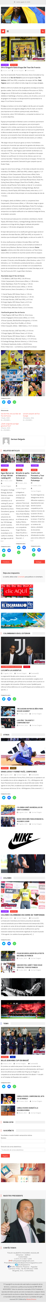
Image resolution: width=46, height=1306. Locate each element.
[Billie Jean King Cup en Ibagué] (23, 1040)
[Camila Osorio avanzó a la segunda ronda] (8, 1111)
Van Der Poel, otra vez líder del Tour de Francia (11, 415)
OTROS (6, 734)
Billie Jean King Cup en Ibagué (15, 1060)
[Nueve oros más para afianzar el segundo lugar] (8, 822)
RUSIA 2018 (8, 1122)
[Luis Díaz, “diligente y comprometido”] (8, 723)
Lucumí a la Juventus (11, 670)
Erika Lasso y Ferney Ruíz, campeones (19, 771)
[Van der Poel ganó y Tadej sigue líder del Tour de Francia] (8, 968)
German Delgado (19, 70)
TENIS (5, 1023)
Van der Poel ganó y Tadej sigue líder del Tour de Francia (29, 966)
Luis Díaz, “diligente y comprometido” (25, 721)
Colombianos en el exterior (16, 633)
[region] (23, 15)
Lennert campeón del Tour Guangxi (31, 415)
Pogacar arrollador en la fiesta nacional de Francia (30, 954)
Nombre (3, 1138)
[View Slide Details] (23, 15)
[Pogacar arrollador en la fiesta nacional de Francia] (8, 956)
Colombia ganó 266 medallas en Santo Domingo (29, 808)
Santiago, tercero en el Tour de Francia (40, 562)
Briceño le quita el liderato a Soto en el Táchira (22, 477)
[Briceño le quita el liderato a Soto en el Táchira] (23, 458)
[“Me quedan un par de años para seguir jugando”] (8, 711)
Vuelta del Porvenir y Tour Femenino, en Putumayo (37, 477)
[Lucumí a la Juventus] (23, 650)
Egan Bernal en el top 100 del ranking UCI (7, 475)
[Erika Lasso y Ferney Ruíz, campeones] (23, 752)
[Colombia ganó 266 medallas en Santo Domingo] (8, 810)
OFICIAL (4, 470)
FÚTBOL (26, 667)
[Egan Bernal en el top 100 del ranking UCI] (8, 458)
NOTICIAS (14, 65)
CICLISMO (5, 65)
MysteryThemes (31, 1299)
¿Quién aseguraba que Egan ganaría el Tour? (10, 425)
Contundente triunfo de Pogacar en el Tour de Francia (8, 562)
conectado (21, 577)
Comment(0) (30, 70)
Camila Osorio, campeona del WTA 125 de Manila (30, 1097)
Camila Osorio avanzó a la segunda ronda (27, 1109)
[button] (23, 49)
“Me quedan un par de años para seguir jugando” (30, 710)
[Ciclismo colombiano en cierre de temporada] (23, 895)
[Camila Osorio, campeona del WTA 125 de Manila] (8, 1099)
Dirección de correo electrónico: (11, 1146)
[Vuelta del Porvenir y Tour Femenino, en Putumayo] (38, 458)
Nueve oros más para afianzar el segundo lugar (30, 820)
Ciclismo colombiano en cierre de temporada (23, 914)
